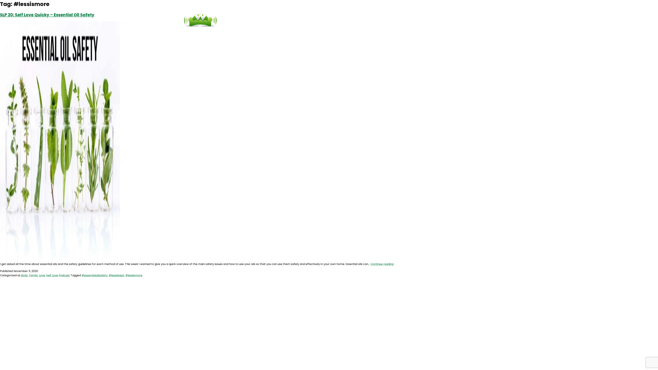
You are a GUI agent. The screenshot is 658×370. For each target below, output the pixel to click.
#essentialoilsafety (94, 275)
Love (42, 275)
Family (33, 275)
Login (361, 20)
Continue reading (382, 264)
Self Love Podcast (58, 275)
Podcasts (307, 20)
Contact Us (337, 20)
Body (24, 275)
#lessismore (133, 275)
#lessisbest (116, 275)
